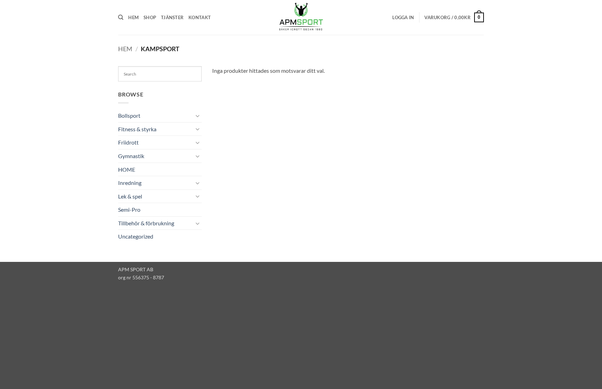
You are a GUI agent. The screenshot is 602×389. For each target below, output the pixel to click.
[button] (403, 17)
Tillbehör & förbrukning (146, 223)
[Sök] (120, 17)
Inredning (129, 182)
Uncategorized (135, 236)
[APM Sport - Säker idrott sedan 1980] (301, 17)
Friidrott (128, 142)
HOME (126, 169)
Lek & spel (130, 196)
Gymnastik (131, 156)
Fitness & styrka (137, 129)
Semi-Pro (129, 209)
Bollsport (129, 115)
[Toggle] (197, 115)
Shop (150, 17)
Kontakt (199, 17)
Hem (133, 17)
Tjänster (172, 17)
